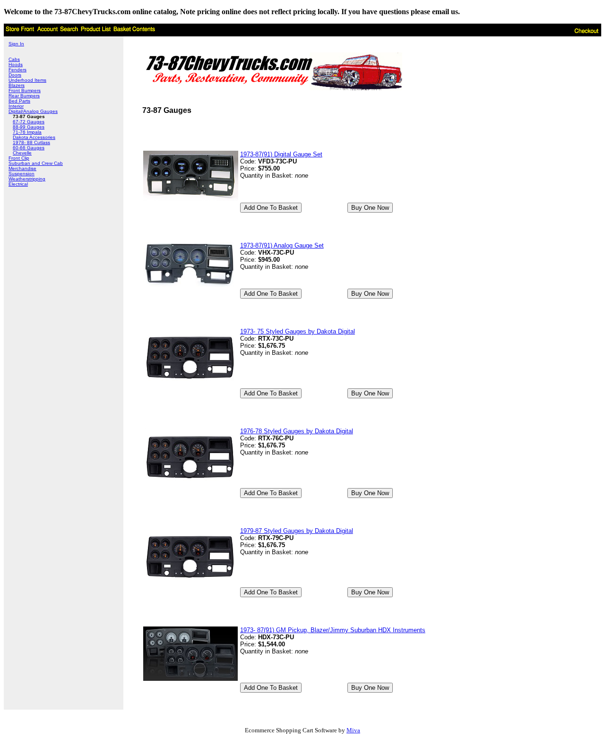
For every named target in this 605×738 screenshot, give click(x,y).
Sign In (16, 43)
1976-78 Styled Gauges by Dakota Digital (296, 431)
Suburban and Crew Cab (36, 163)
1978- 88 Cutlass (31, 142)
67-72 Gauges (28, 121)
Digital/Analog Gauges (33, 111)
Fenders (17, 69)
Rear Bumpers (24, 95)
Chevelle (22, 152)
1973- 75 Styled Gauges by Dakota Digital (297, 331)
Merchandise (22, 168)
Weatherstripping (27, 178)
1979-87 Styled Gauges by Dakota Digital (296, 530)
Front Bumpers (25, 90)
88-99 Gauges (28, 126)
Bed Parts (19, 100)
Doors (15, 74)
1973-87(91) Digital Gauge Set (281, 154)
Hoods (16, 64)
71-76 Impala (27, 132)
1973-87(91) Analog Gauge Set (282, 245)
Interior (16, 106)
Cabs (14, 59)
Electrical (18, 184)
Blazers (17, 85)
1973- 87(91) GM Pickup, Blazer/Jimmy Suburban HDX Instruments (332, 630)
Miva (353, 730)
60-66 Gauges (28, 147)
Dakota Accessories (34, 137)
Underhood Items (27, 80)
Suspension (22, 173)
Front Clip (19, 158)
